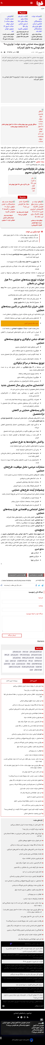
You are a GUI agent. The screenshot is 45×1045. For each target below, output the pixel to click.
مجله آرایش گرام (17, 658)
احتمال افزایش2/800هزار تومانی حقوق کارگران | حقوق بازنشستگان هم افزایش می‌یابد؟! (16, 1024)
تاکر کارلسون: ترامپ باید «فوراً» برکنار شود (30, 722)
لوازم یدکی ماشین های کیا (28, 667)
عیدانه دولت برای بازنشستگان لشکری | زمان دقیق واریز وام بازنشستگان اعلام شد (36, 37)
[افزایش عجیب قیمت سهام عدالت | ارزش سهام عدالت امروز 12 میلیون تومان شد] (8, 24)
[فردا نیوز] (40, 3)
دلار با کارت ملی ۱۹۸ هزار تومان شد (19, 184)
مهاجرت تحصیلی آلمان (36, 655)
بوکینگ (28, 664)
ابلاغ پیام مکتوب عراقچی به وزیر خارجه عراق (29, 747)
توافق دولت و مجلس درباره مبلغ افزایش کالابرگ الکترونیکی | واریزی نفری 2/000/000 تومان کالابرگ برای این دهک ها (36, 223)
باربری (13, 664)
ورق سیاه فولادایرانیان (37, 664)
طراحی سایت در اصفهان (14, 667)
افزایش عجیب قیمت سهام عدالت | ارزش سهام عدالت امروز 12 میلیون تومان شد (8, 37)
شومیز (31, 670)
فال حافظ (7, 655)
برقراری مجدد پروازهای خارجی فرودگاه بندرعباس (28, 742)
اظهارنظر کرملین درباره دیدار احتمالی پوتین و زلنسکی (27, 734)
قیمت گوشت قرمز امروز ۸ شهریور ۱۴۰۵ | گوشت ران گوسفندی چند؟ (23, 809)
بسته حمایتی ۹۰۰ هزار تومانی (16, 575)
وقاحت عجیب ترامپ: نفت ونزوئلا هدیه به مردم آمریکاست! (25, 776)
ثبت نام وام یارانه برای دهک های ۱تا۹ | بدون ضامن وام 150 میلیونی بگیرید (22, 34)
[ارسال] (5, 52)
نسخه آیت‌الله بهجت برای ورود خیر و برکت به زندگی (27, 705)
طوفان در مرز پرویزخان (35, 751)
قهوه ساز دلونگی (38, 670)
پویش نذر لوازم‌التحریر (35, 575)
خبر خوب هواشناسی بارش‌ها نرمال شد (31, 793)
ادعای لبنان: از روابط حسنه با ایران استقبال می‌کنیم (27, 686)
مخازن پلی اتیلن (14, 655)
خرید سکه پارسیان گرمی (31, 323)
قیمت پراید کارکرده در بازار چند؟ (33, 690)
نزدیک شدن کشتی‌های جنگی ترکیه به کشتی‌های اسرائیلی (25, 709)
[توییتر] (39, 585)
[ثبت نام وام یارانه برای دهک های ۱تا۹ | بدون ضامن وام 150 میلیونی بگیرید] (22, 22)
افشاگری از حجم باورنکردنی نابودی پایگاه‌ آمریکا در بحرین (25, 784)
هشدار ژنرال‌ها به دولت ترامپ (33, 755)
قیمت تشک (25, 652)
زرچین (6, 661)
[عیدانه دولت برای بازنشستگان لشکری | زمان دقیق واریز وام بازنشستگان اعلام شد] (36, 24)
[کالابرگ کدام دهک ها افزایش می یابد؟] (22, 205)
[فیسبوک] (37, 585)
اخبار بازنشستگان (17, 652)
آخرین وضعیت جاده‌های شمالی (33, 813)
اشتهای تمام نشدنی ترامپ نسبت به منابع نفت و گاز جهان (25, 780)
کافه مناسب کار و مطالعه (28, 658)
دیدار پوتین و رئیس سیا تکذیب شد (32, 805)
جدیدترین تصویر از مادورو (34, 797)
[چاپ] (2, 52)
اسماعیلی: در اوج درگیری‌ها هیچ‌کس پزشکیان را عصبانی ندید (24, 738)
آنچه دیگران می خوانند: (33, 232)
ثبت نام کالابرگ (38, 661)
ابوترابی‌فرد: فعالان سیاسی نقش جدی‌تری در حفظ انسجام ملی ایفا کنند (23, 695)
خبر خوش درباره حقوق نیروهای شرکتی (31, 701)
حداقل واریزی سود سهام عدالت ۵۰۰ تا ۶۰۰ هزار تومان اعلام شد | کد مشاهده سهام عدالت (19, 125)
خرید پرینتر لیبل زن (20, 664)
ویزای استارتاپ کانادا (25, 655)
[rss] (27, 1017)
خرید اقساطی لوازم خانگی (36, 652)
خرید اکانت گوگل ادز (22, 661)
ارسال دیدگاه (12, 635)
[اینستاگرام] (24, 1017)
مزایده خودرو (7, 664)
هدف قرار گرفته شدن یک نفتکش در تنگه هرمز (28, 726)
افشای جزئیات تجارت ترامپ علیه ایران (31, 788)
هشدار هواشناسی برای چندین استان (31, 713)
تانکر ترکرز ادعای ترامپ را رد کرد (32, 730)
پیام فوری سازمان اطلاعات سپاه (33, 717)
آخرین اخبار (33, 681)
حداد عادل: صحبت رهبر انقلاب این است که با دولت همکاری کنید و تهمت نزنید (23, 760)
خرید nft (31, 661)
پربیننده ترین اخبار (11, 681)
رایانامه (41, 606)
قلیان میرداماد (38, 658)
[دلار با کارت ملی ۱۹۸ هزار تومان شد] (32, 184)
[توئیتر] (18, 1017)
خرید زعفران (13, 661)
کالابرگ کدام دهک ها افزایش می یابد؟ (22, 213)
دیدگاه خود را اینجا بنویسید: (34, 614)
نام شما (41, 598)
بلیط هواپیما (39, 667)
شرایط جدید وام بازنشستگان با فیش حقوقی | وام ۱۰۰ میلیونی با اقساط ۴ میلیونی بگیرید (8, 218)
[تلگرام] (42, 585)
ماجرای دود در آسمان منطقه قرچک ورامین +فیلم (28, 801)
